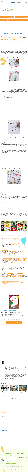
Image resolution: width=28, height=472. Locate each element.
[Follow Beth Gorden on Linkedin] (12, 378)
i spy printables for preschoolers (7, 263)
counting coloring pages (13, 265)
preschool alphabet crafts (12, 234)
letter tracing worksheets (23, 246)
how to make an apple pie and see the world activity (10, 281)
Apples (14, 37)
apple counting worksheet (10, 266)
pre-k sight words (22, 251)
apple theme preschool (5, 283)
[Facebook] (24, 37)
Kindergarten (20, 0)
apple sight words (9, 252)
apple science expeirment (13, 257)
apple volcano (25, 258)
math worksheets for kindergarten (7, 270)
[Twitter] (16, 469)
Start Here (5, 1)
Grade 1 (23, 0)
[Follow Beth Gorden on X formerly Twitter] (7, 378)
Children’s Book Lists (2, 461)
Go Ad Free (12, 2)
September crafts (24, 234)
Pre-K (17, 0)
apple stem (3, 261)
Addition (11, 37)
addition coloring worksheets (16, 276)
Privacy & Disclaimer (19, 466)
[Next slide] (26, 226)
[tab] (12, 398)
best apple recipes (5, 240)
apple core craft (21, 277)
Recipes (8, 1)
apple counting (4, 265)
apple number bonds (11, 269)
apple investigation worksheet (7, 258)
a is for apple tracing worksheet (7, 248)
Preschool (7, 39)
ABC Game (6, 247)
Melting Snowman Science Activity (13, 393)
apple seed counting (14, 267)
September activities (23, 244)
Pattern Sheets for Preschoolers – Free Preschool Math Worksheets (5, 394)
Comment (4, 416)
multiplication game (5, 271)
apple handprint (9, 275)
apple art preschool (12, 277)
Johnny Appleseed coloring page (18, 282)
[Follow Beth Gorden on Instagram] (9, 378)
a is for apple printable (11, 247)
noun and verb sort (19, 254)
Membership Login (3, 463)
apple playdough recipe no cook (7, 243)
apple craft (3, 276)
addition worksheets (20, 273)
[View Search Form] (14, 2)
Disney (4, 3)
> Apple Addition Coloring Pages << (14, 322)
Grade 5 (23, 2)
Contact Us (2, 462)
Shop (6, 3)
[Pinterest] (23, 37)
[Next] (25, 391)
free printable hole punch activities (17, 262)
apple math (20, 270)
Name (3, 427)
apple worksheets (10, 273)
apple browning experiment (6, 259)
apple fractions (11, 271)
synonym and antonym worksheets (7, 253)
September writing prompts (6, 255)
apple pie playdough (12, 242)
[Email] (25, 37)
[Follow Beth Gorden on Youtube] (10, 378)
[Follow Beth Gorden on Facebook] (5, 378)
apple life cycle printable (16, 258)
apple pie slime (23, 243)
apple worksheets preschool (17, 238)
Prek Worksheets (8, 238)
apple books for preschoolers (12, 280)
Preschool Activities (2, 458)
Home (2, 1)
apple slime (4, 244)
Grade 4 (20, 2)
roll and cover (13, 268)
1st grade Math (7, 37)
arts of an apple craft (17, 275)
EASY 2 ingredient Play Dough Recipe (22, 393)
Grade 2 (26, 0)
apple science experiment (10, 260)
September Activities (4, 235)
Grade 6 (26, 2)
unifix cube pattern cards (21, 271)
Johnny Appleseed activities (6, 282)
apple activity (14, 246)
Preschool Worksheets (13, 39)
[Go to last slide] (1, 226)
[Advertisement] (21, 9)
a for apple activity (5, 250)
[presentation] (5, 388)
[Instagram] (10, 469)
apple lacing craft (14, 251)
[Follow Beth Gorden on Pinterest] (14, 378)
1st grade (2, 37)
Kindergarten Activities (2, 456)
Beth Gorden (7, 362)
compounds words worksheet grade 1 (8, 254)
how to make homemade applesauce (17, 239)
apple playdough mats (20, 263)
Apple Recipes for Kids (5, 239)
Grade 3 (18, 2)
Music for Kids (2, 459)
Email (16, 427)
